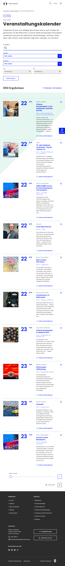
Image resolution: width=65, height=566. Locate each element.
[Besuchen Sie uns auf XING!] (17, 550)
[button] (7, 16)
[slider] (32, 476)
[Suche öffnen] (50, 3)
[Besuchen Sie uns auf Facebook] (9, 550)
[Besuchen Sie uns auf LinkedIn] (15, 550)
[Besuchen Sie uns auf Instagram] (12, 550)
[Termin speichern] (61, 102)
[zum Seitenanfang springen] (60, 485)
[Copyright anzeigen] (16, 114)
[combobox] (32, 47)
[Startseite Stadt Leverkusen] (55, 561)
